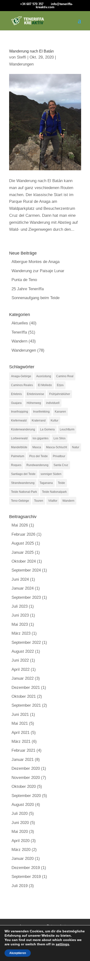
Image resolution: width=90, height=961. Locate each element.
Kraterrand (39, 420)
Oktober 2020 (24, 786)
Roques (16, 465)
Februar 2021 (23, 750)
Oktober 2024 (24, 561)
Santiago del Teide (23, 474)
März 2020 (21, 849)
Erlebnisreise (35, 394)
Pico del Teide (38, 456)
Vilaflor (52, 500)
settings (62, 944)
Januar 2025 (23, 552)
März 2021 (21, 741)
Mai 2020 (20, 831)
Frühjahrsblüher (59, 394)
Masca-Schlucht (56, 447)
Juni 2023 (20, 615)
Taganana (46, 483)
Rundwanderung (37, 465)
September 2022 (26, 642)
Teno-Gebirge (20, 500)
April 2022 (21, 669)
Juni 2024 (20, 579)
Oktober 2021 (24, 696)
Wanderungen (21, 64)
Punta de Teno (24, 279)
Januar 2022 (23, 678)
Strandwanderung (23, 483)
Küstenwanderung (23, 429)
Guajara (16, 403)
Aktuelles (20, 323)
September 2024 (26, 570)
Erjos (60, 385)
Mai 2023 (20, 624)
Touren (38, 500)
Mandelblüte (19, 447)
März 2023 (21, 633)
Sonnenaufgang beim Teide (36, 298)
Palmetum (17, 456)
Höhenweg (34, 403)
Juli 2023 (20, 606)
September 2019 (26, 876)
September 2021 (26, 705)
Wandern (19, 341)
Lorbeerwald (19, 438)
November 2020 (26, 777)
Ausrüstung (43, 376)
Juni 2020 (20, 822)
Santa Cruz (61, 465)
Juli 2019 (20, 885)
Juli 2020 (20, 813)
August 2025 (23, 543)
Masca (36, 447)
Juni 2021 (20, 714)
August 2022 (23, 651)
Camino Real (64, 376)
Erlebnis (16, 394)
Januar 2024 (23, 588)
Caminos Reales (22, 385)
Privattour (59, 456)
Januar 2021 (23, 759)
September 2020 (26, 795)
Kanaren (60, 411)
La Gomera (47, 429)
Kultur (54, 420)
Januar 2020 (23, 858)
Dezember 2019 (26, 867)
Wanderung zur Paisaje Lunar (38, 271)
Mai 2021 (20, 723)
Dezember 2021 (26, 687)
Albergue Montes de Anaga (36, 261)
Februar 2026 (23, 534)
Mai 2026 (20, 525)
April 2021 (21, 732)
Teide (61, 483)
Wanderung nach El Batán (31, 51)
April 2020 (21, 840)
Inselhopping (19, 411)
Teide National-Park (24, 492)
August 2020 (23, 804)
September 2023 (26, 597)
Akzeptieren (17, 953)
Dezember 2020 (26, 768)
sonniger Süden (51, 474)
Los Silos (60, 438)
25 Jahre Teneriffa (28, 289)
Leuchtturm (67, 429)
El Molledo (45, 385)
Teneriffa (19, 332)
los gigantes (40, 438)
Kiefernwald (19, 420)
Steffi (21, 57)
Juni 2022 (20, 660)
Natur (75, 447)
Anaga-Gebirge (21, 376)
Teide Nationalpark (54, 492)
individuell (53, 403)
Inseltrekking (41, 411)
